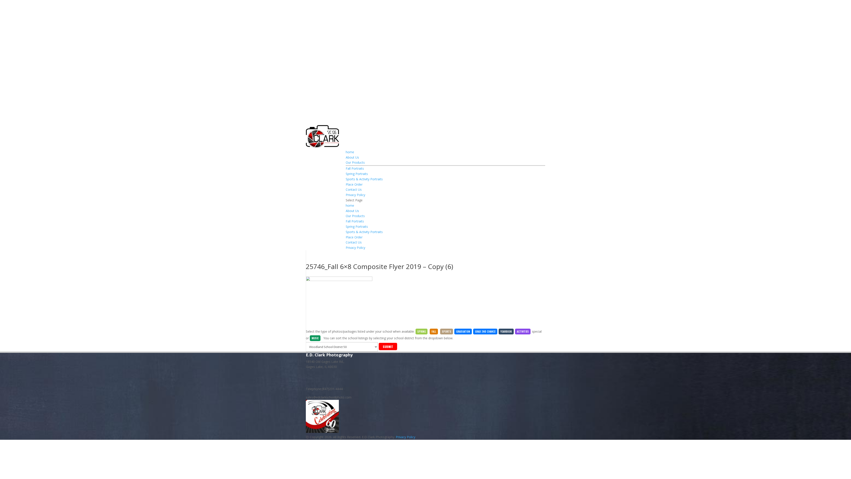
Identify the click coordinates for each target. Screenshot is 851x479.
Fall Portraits (355, 168)
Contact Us (354, 189)
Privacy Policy (355, 195)
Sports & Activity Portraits (364, 179)
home (350, 152)
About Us (352, 157)
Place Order (354, 184)
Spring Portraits (357, 174)
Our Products (355, 162)
